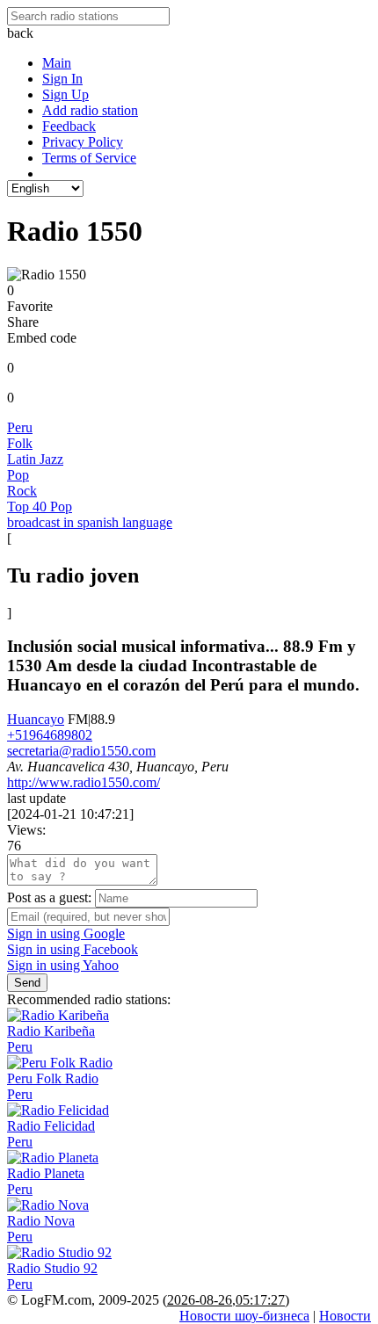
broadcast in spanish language (89, 522)
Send (27, 982)
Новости (345, 1315)
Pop (18, 474)
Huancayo (35, 719)
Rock (22, 490)
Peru (20, 427)
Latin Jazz (35, 459)
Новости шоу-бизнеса (244, 1315)
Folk (20, 443)
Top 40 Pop (39, 506)
